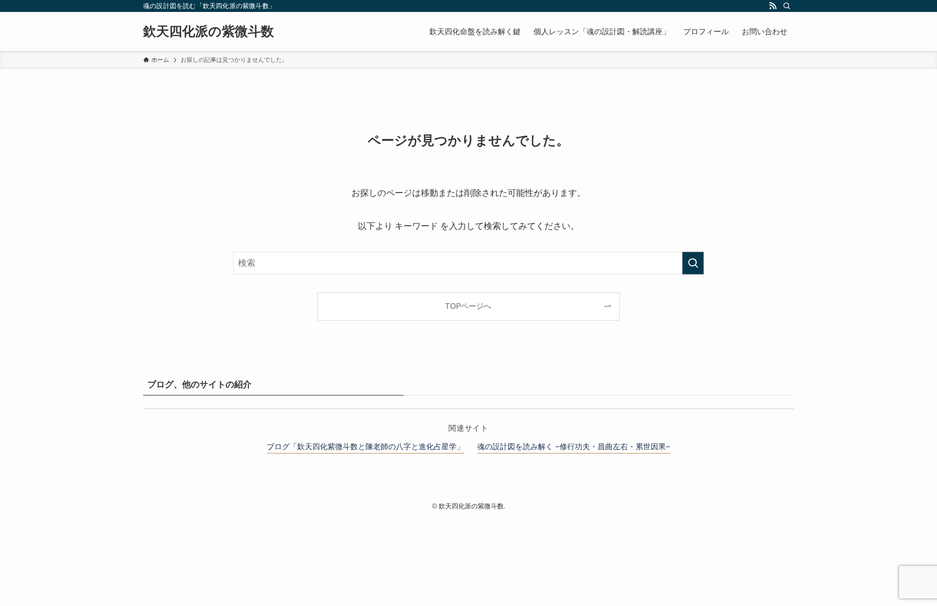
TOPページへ (468, 306)
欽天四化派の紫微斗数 (208, 31)
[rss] (773, 6)
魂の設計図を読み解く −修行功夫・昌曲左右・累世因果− (573, 446)
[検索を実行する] (693, 263)
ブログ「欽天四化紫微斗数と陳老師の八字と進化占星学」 (365, 446)
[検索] (787, 6)
